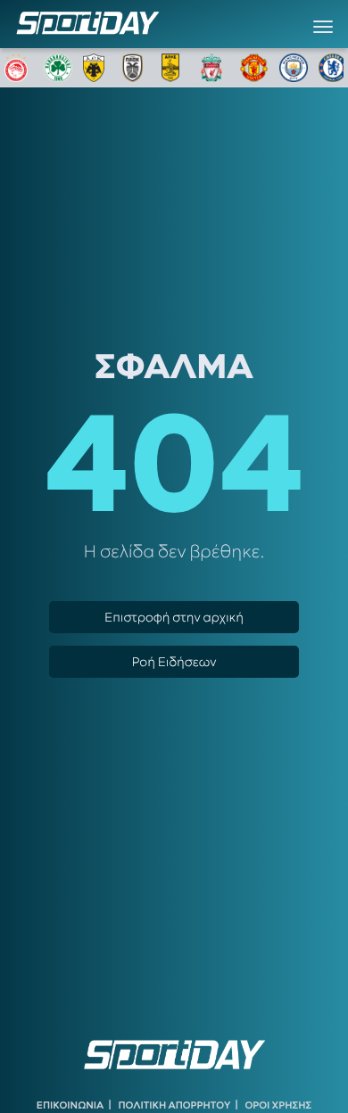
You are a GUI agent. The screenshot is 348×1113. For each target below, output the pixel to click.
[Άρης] (176, 68)
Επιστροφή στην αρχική (174, 617)
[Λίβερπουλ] (215, 68)
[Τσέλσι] (333, 68)
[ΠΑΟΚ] (136, 68)
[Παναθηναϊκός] (58, 68)
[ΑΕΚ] (97, 68)
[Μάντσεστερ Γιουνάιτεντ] (254, 68)
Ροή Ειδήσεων (173, 662)
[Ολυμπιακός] (18, 68)
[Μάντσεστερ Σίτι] (293, 68)
